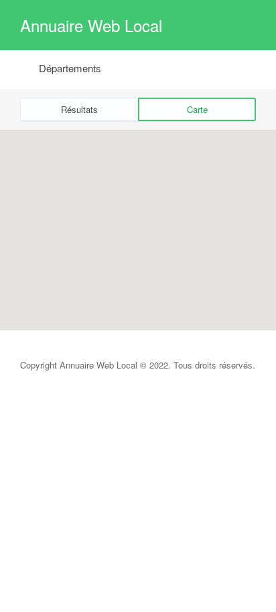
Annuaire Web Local (91, 25)
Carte (197, 109)
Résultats (79, 109)
